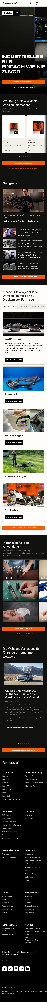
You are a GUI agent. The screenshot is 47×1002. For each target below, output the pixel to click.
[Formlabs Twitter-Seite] (10, 968)
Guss (4, 835)
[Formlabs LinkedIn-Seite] (27, 968)
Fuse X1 (5, 793)
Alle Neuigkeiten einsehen (23, 277)
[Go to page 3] (23, 156)
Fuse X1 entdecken (23, 82)
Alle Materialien (23, 628)
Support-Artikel (8, 934)
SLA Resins (6, 818)
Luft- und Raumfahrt (33, 860)
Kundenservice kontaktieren (8, 929)
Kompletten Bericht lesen (20, 728)
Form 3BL (6, 786)
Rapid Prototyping (9, 307)
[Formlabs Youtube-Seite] (21, 968)
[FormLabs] (10, 3)
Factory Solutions (9, 857)
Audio (27, 880)
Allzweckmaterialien (10, 821)
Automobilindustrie (32, 857)
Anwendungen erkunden (23, 528)
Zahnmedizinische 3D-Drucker (23, 168)
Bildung (28, 870)
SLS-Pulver (6, 815)
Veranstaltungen (9, 906)
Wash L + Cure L (31, 779)
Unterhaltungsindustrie (34, 874)
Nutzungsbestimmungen (34, 991)
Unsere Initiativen (32, 906)
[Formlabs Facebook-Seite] (4, 968)
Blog (4, 899)
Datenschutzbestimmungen (12, 991)
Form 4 (5, 776)
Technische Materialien (11, 825)
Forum (4, 913)
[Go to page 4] (25, 156)
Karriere (28, 899)
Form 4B (5, 779)
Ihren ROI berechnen (10, 909)
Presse (28, 903)
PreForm (28, 815)
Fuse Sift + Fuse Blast (34, 783)
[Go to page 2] (22, 156)
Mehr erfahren (14, 360)
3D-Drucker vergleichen (11, 799)
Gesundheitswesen (9, 831)
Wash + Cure (30, 776)
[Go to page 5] (27, 156)
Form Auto (6, 789)
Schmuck (29, 877)
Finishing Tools (31, 786)
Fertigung (29, 854)
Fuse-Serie (6, 796)
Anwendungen (8, 896)
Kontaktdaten (31, 909)
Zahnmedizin (7, 828)
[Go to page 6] (28, 743)
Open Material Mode (24, 634)
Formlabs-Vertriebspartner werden (32, 939)
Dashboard (29, 818)
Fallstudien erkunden (23, 750)
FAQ (19, 993)
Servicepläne (7, 854)
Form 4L (5, 783)
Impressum (29, 913)
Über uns (28, 896)
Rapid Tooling (24, 307)
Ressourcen (7, 903)
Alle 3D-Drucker (23, 163)
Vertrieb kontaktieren (23, 88)
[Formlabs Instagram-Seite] (16, 968)
